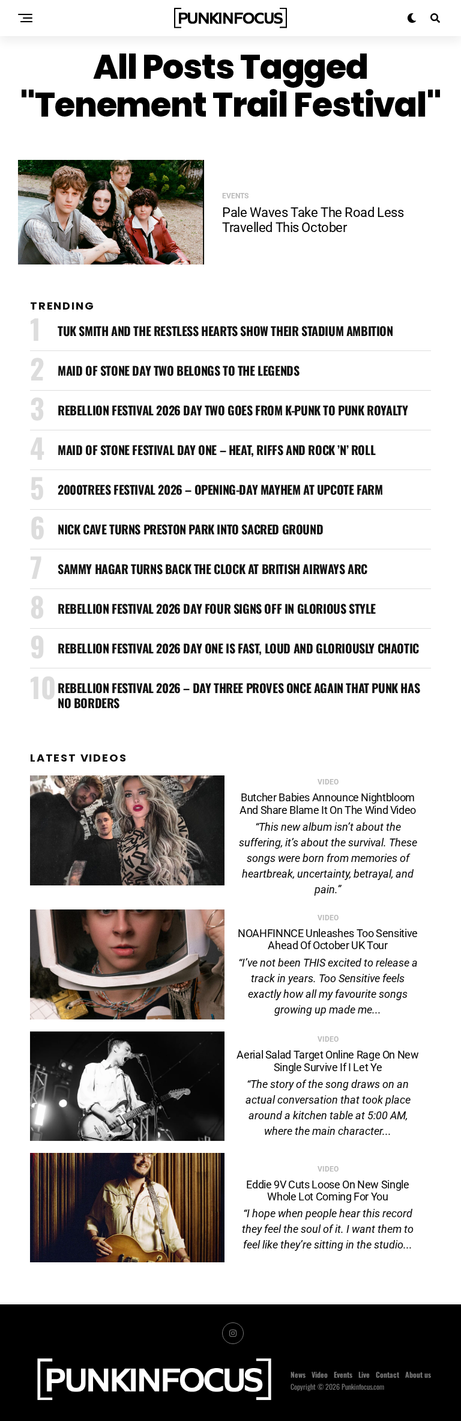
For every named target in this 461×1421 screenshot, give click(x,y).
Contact (387, 1374)
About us (418, 1374)
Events (343, 1374)
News (298, 1374)
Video (320, 1374)
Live (364, 1374)
